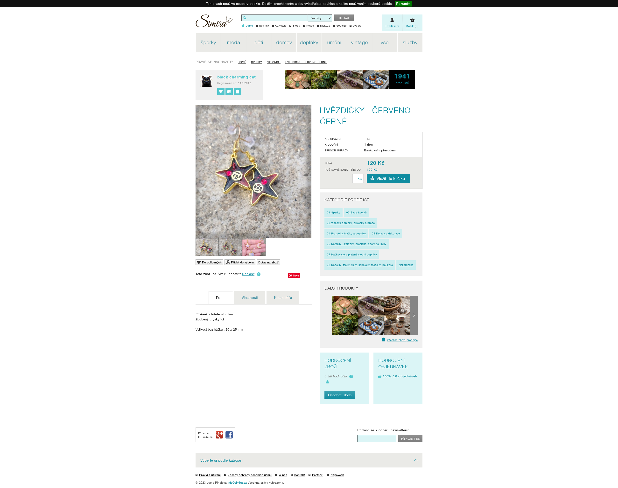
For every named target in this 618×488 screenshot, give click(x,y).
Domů (242, 62)
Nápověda (337, 475)
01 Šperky (333, 212)
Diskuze (325, 26)
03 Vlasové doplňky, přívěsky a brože (351, 223)
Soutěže (341, 26)
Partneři (317, 475)
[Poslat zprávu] (229, 91)
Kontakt (299, 475)
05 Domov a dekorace (386, 233)
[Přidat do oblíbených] (221, 91)
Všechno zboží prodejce (402, 340)
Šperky (256, 62)
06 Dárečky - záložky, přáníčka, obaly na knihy (356, 244)
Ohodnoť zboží (339, 395)
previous (328, 315)
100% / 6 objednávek (400, 376)
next (414, 315)
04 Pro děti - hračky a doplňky (346, 233)
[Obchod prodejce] (237, 91)
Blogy (296, 26)
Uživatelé (280, 26)
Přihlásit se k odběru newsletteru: (383, 430)
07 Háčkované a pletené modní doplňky (352, 254)
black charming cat (236, 77)
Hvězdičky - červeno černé (306, 62)
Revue (310, 26)
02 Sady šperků (356, 212)
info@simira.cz (237, 483)
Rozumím (403, 3)
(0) (412, 26)
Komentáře (283, 297)
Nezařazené (406, 265)
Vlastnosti (250, 297)
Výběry (357, 26)
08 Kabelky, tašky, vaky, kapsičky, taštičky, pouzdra (360, 265)
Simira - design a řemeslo (214, 22)
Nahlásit (248, 274)
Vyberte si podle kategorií (221, 460)
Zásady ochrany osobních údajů (250, 475)
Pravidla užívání (210, 475)
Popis (220, 297)
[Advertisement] (445, 105)
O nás (283, 475)
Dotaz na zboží (268, 262)
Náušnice (274, 62)
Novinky (264, 26)
